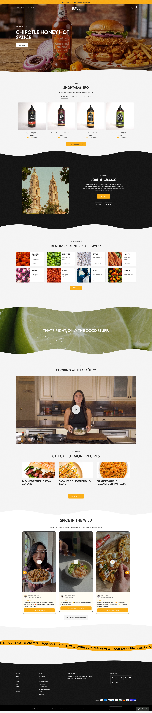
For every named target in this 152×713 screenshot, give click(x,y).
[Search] (128, 8)
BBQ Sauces (64, 96)
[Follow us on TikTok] (112, 682)
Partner (18, 689)
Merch (41, 692)
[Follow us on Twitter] (117, 678)
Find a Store (30, 8)
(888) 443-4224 (48, 708)
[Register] (90, 683)
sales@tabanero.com (37, 708)
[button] (25, 572)
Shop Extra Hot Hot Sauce (112, 610)
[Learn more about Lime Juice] (72, 254)
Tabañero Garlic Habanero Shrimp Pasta (111, 483)
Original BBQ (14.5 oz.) (32, 133)
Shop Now (22, 45)
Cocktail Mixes (43, 686)
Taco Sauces (87, 96)
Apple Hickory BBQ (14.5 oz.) (120, 133)
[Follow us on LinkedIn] (117, 682)
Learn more (104, 196)
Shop (17, 8)
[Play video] (76, 409)
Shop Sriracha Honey (39, 610)
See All (75, 287)
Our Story (18, 679)
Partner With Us (115, 708)
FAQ (17, 684)
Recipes (18, 681)
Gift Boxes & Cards (44, 689)
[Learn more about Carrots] (133, 254)
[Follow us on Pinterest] (126, 678)
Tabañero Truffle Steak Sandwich (36, 483)
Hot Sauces (75, 96)
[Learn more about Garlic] (102, 254)
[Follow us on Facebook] (112, 678)
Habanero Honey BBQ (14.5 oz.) (90, 133)
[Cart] (135, 8)
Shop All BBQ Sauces (76, 144)
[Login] (132, 8)
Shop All (41, 694)
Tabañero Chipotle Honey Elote (75, 483)
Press (17, 686)
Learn (22, 8)
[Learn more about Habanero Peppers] (41, 254)
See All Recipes (76, 496)
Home (17, 676)
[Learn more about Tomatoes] (133, 271)
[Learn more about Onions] (41, 271)
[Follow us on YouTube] (130, 678)
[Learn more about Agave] (102, 271)
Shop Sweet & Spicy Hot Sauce (76, 608)
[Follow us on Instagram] (121, 678)
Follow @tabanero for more (77, 617)
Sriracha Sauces (43, 681)
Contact (18, 692)
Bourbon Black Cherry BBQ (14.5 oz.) (61, 133)
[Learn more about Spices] (72, 271)
